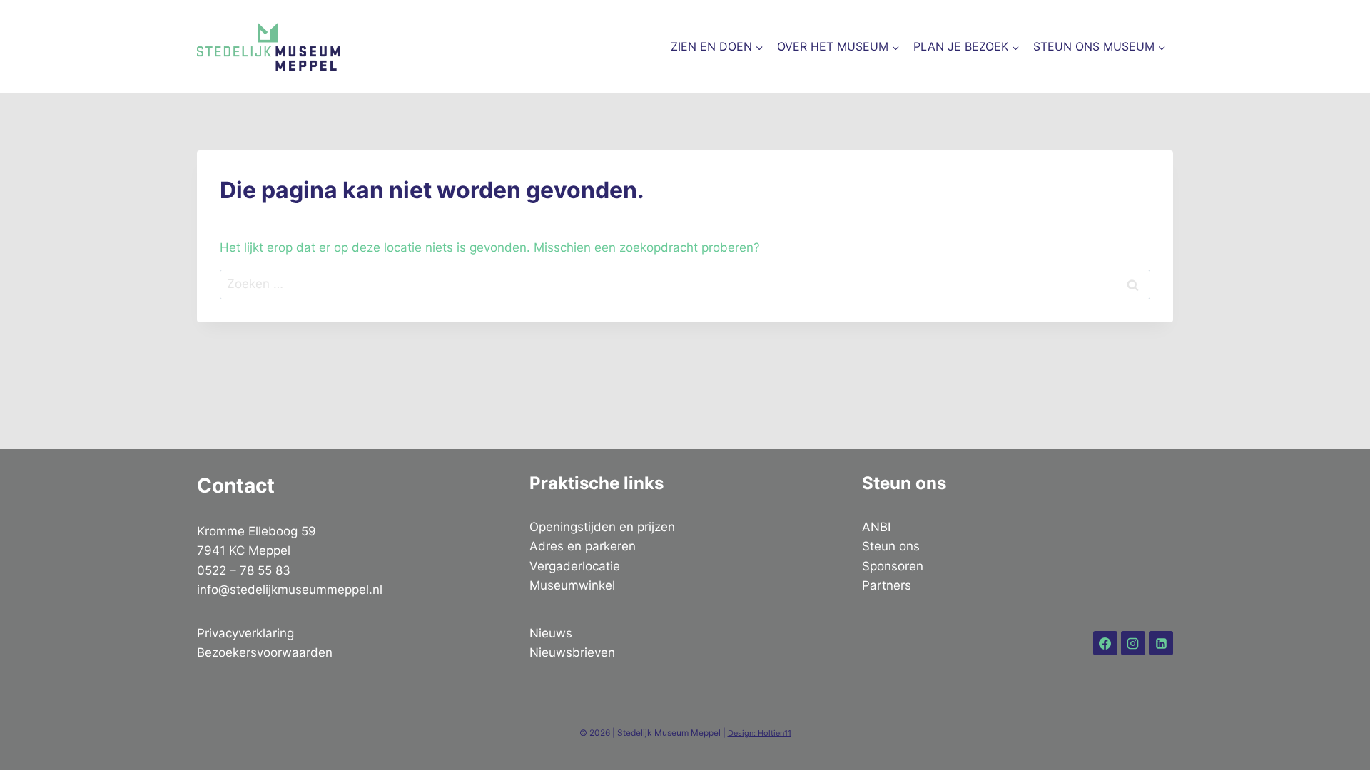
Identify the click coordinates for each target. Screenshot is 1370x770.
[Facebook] (1105, 643)
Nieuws (550, 633)
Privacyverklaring (245, 633)
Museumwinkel (572, 585)
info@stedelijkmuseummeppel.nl (289, 589)
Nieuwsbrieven (572, 652)
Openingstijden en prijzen (602, 527)
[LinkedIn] (1161, 643)
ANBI (876, 527)
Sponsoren (892, 566)
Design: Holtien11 (759, 733)
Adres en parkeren (582, 546)
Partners (886, 585)
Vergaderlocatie (574, 566)
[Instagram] (1133, 643)
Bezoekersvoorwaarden (265, 652)
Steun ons (891, 546)
